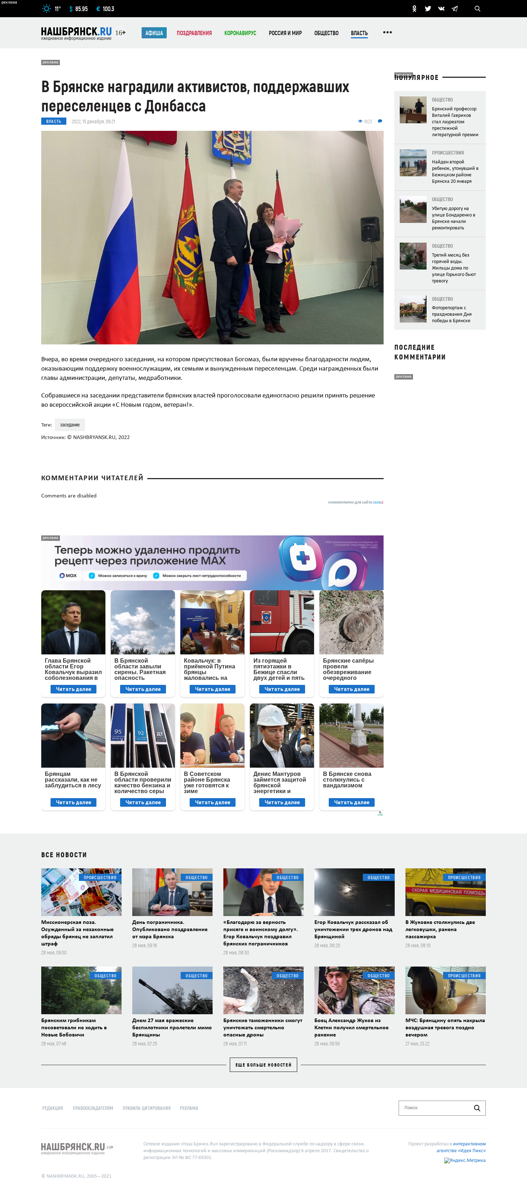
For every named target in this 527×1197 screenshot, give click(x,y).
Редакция (52, 1108)
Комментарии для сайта (356, 503)
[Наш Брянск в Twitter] (428, 8)
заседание (70, 424)
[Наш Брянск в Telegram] (454, 8)
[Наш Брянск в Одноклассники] (414, 8)
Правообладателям (93, 1108)
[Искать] (477, 1108)
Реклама (189, 1108)
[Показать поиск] (477, 8)
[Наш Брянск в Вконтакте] (441, 8)
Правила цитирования (147, 1108)
